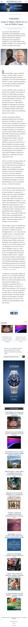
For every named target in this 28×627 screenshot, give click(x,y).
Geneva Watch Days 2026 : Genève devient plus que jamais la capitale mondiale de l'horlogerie (14, 453)
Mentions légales (14, 621)
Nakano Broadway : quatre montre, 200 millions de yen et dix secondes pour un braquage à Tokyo (14, 474)
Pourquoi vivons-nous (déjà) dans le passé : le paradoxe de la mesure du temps (21, 339)
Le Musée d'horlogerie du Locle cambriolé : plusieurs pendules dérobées (14, 595)
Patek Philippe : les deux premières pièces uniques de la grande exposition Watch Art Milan (14, 535)
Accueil (10, 14)
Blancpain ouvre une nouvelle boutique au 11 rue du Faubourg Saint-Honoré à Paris (14, 494)
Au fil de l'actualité (17, 14)
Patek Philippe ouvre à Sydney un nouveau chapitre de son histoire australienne (7, 339)
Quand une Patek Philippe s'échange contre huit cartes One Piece (14, 555)
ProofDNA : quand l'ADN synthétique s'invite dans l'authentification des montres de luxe (14, 515)
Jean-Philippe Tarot (8, 27)
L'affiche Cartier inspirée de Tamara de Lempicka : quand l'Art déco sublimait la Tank (14, 575)
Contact (14, 625)
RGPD (14, 623)
